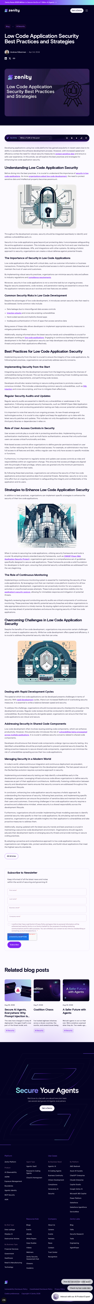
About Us (51, 1225)
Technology (9, 1267)
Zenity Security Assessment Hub (32, 1258)
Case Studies (31, 1243)
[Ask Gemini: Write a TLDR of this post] (76, 138)
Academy (29, 1268)
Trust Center (52, 1252)
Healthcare (9, 1258)
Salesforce (74, 1203)
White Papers (31, 1239)
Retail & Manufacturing (13, 1263)
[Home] (12, 10)
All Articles (11, 856)
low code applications (34, 337)
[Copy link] (14, 58)
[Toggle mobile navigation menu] (86, 10)
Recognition (52, 1257)
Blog (71, 1225)
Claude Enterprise (76, 1180)
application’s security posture (17, 592)
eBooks (29, 1234)
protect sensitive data (64, 154)
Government (9, 1254)
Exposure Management (13, 1181)
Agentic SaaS (31, 1166)
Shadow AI (9, 1234)
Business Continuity (55, 1175)
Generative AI (53, 1189)
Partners (51, 1239)
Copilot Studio (75, 1184)
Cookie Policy (20, 1279)
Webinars (29, 1252)
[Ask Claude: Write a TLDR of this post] (72, 138)
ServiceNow (74, 1212)
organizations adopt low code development (48, 176)
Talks (72, 1230)
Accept (39, 1292)
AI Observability (11, 1172)
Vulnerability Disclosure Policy (16, 1289)
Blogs (28, 1225)
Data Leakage (10, 1230)
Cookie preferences (12, 1294)
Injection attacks (14, 313)
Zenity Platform (10, 1162)
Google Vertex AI (76, 1189)
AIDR (6, 1199)
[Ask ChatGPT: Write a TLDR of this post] (67, 138)
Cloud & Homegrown (34, 1178)
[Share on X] (10, 58)
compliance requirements (40, 277)
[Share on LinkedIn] (6, 58)
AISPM (7, 1177)
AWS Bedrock (75, 1166)
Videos (29, 1248)
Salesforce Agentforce (78, 1207)
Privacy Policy (41, 924)
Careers (51, 1230)
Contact (51, 1248)
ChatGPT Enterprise (77, 1175)
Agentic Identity (11, 1190)
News (50, 1243)
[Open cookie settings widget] (4, 1300)
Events (28, 1230)
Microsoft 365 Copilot (78, 1194)
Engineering (74, 1243)
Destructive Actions (12, 1239)
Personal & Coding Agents (33, 1172)
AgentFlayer (74, 1248)
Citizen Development (56, 1180)
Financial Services (11, 1249)
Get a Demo (77, 10)
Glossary (29, 1263)
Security (51, 1194)
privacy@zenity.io (29, 931)
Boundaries (9, 1186)
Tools (72, 1239)
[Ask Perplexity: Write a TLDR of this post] (86, 138)
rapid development (25, 700)
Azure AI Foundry (76, 1171)
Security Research (77, 1234)
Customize (25, 1291)
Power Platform (75, 1198)
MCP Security (10, 1195)
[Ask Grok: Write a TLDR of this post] (81, 138)
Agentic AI (52, 1166)
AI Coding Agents (54, 1171)
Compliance (52, 1184)
